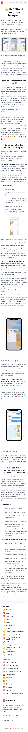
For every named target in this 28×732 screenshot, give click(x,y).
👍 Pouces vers (17, 177)
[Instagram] (20, 715)
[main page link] (2, 2)
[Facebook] (3, 715)
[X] (6, 715)
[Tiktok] (13, 715)
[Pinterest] (10, 715)
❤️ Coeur (18, 396)
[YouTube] (17, 715)
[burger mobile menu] (25, 2)
